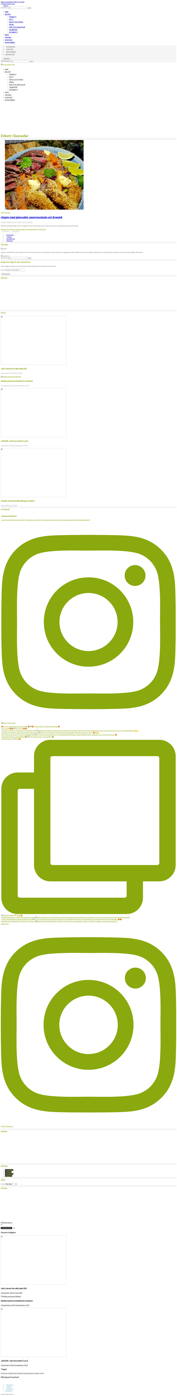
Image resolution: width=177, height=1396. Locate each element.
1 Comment (15, 231)
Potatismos (30, 1373)
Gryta (2, 1373)
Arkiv (3, 1184)
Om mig (8, 37)
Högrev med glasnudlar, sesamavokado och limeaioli (31, 217)
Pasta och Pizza (16, 22)
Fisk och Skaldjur (17, 27)
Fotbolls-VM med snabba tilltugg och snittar (18, 501)
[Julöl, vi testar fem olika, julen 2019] (33, 364)
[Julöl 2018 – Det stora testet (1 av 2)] (33, 437)
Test (40, 1373)
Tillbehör (13, 30)
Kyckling (11, 1373)
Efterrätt (13, 32)
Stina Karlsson (27, 222)
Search (5, 6)
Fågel (11, 24)
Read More (23, 229)
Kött (11, 19)
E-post (3, 270)
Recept (8, 14)
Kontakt (9, 40)
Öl (43, 1373)
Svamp (37, 1373)
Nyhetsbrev (10, 42)
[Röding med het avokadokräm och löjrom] (11, 377)
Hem (6, 12)
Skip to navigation (7, 2)
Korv (6, 1373)
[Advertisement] (88, 117)
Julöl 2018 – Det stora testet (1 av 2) (14, 441)
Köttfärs (20, 1373)
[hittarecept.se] (6, 1222)
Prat (7, 35)
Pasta (25, 1373)
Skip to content (19, 2)
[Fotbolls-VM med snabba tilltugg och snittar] (33, 496)
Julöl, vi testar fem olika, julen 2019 (14, 368)
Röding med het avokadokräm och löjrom (17, 381)
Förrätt (12, 17)
